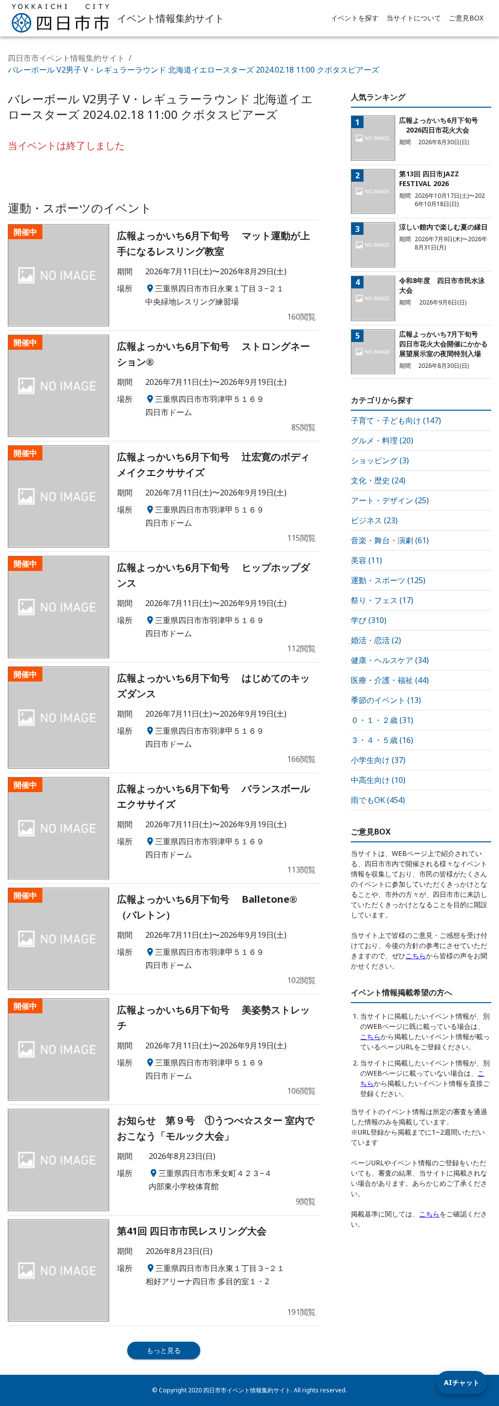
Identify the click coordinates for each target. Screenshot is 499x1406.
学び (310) (368, 620)
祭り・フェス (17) (382, 600)
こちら (415, 955)
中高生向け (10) (378, 780)
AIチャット (462, 1382)
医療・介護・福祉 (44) (390, 680)
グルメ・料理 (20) (382, 440)
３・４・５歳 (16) (382, 740)
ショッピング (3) (380, 460)
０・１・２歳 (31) (382, 720)
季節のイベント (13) (386, 700)
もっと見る (164, 1350)
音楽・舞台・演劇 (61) (390, 540)
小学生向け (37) (378, 760)
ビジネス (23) (374, 520)
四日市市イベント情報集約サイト (66, 58)
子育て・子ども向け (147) (396, 420)
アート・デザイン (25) (390, 500)
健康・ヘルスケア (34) (390, 660)
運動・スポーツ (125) (388, 580)
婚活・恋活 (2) (376, 640)
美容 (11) (366, 560)
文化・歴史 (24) (378, 480)
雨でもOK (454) (378, 800)
